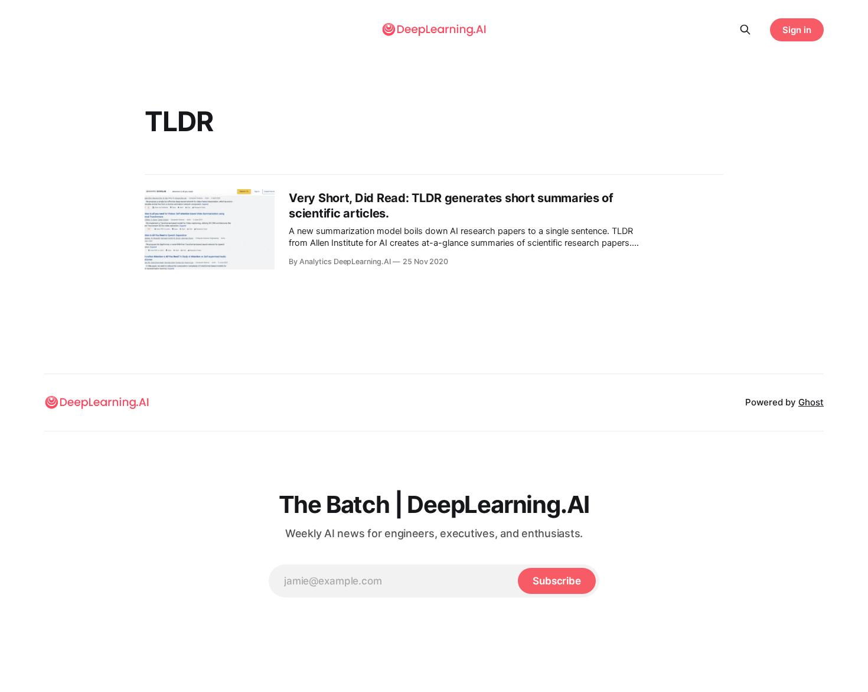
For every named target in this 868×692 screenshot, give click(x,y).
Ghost (811, 402)
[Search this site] (745, 29)
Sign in (796, 29)
